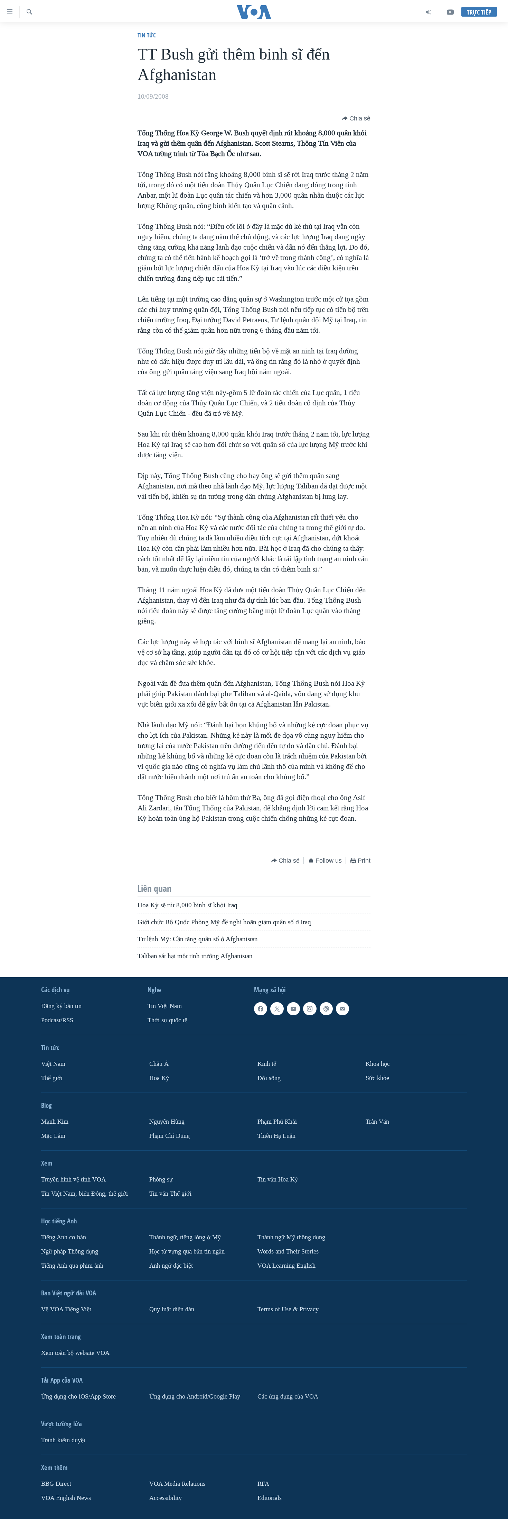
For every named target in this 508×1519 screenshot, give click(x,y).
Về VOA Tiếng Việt (66, 1309)
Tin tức (147, 35)
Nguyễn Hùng (167, 1122)
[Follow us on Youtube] (293, 1008)
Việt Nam (53, 1064)
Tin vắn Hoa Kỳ (277, 1180)
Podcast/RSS (57, 1020)
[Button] (356, 118)
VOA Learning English (286, 1265)
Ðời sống (269, 1078)
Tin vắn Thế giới (170, 1194)
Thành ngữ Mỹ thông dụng (291, 1237)
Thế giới (52, 1078)
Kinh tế (266, 1064)
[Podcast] (326, 1008)
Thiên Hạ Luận (276, 1136)
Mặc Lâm (53, 1136)
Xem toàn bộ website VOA (75, 1353)
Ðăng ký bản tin (61, 1006)
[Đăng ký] (342, 1008)
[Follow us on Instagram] (309, 1008)
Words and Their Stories (288, 1251)
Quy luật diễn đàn (171, 1309)
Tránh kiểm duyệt (63, 1440)
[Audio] (428, 12)
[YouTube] (450, 12)
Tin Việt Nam (165, 1006)
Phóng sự (161, 1180)
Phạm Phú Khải (277, 1122)
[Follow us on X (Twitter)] (276, 1008)
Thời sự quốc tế (167, 1020)
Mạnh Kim (54, 1122)
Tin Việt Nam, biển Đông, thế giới (84, 1194)
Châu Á (159, 1064)
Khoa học (378, 1064)
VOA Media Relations (177, 1483)
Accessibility (165, 1498)
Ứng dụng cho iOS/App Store (78, 1396)
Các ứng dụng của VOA (287, 1396)
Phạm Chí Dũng (169, 1136)
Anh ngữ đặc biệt (171, 1265)
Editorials (269, 1498)
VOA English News (66, 1498)
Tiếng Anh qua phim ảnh (72, 1265)
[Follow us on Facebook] (260, 1008)
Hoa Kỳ (159, 1078)
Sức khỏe (377, 1078)
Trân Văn (377, 1122)
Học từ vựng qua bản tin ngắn (187, 1251)
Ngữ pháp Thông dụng (69, 1251)
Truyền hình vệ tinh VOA (73, 1180)
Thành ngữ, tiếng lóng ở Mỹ (185, 1237)
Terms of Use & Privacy (288, 1309)
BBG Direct (56, 1483)
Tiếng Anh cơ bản (63, 1237)
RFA (263, 1483)
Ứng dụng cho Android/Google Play (194, 1396)
